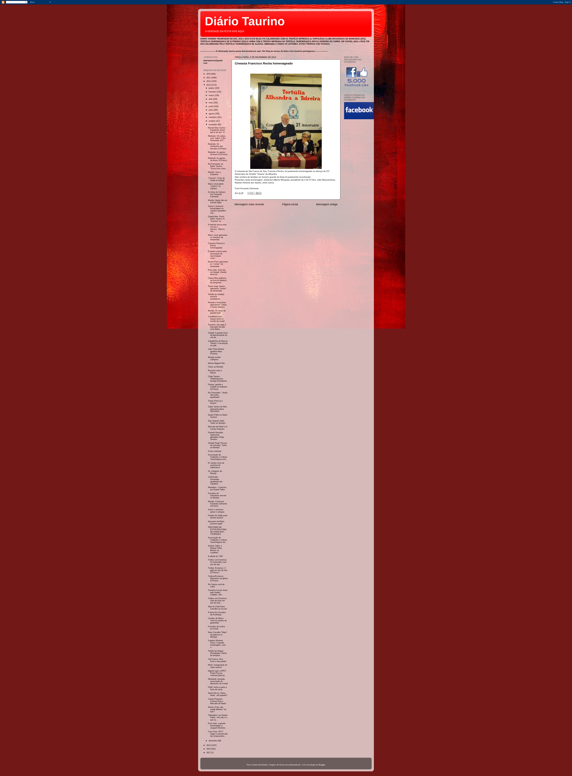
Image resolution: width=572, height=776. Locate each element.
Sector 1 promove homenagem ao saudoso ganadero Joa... (217, 209)
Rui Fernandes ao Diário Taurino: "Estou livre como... (217, 166)
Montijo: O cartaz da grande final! (217, 312)
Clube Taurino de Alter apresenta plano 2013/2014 (217, 409)
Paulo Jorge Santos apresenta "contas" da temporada (217, 288)
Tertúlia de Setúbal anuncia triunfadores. (216, 296)
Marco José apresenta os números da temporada (217, 237)
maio (211, 103)
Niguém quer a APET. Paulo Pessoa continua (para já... (217, 673)
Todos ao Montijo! (215, 367)
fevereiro (213, 92)
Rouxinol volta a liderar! (215, 372)
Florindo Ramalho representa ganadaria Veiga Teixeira (216, 436)
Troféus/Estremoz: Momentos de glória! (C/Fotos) (218, 578)
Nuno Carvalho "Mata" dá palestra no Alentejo (217, 634)
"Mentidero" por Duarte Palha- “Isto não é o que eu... (217, 717)
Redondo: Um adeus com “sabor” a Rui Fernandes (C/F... (217, 138)
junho (211, 106)
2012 (208, 81)
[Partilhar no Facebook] (257, 193)
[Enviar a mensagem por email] (248, 193)
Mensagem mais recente (249, 204)
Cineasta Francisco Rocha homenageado (264, 63)
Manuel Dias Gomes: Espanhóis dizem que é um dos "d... (217, 130)
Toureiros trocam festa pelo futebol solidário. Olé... (217, 592)
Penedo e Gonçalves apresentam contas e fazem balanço (217, 305)
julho (211, 110)
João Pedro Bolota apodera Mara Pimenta (216, 351)
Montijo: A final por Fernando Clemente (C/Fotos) (217, 504)
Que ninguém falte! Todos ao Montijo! (217, 422)
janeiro (212, 88)
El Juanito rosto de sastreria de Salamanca (216, 465)
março (212, 95)
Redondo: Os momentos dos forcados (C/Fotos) (217, 146)
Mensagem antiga (326, 204)
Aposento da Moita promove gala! (216, 522)
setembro (213, 117)
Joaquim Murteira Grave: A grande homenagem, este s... (217, 644)
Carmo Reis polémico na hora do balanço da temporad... (217, 280)
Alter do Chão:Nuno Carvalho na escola (217, 608)
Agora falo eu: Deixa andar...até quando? (217, 694)
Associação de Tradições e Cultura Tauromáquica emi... (218, 457)
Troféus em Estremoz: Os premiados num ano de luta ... (217, 562)
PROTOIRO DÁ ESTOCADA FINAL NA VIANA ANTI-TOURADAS (217, 530)
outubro (212, 121)
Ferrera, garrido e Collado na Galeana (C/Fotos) (217, 387)
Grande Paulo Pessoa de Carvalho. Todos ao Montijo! (217, 445)
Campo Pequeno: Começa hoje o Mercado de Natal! (217, 701)
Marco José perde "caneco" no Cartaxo (215, 186)
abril (211, 99)
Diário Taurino (245, 21)
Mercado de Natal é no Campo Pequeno (217, 428)
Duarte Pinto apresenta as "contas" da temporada (218, 264)
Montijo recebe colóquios (214, 358)
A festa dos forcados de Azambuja (217, 613)
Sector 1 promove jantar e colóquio (216, 511)
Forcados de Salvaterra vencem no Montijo (217, 495)
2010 (208, 74)
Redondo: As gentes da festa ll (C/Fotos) (217, 153)
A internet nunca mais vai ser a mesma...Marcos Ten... (217, 228)
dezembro (213, 741)
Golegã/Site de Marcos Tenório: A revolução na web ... (218, 343)
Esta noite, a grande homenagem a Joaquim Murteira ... (217, 725)
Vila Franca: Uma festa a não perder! (217, 660)
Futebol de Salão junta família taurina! (217, 517)
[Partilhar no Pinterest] (260, 193)
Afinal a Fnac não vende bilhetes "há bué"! (217, 709)
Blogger (322, 765)
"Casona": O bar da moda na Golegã (216, 179)
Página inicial (290, 204)
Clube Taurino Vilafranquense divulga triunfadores (217, 378)
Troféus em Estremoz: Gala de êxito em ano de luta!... (217, 600)
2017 (208, 753)
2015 (208, 749)
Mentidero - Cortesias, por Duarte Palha (217, 488)
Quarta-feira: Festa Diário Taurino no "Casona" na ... (216, 219)
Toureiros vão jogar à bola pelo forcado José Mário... (217, 327)
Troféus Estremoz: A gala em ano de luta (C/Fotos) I (217, 570)
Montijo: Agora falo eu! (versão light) (217, 201)
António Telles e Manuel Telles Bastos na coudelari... (215, 549)
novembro (213, 125)
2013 (208, 85)
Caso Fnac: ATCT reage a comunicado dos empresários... (218, 734)
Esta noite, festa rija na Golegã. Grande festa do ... (217, 272)
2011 (208, 78)
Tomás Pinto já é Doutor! (215, 402)
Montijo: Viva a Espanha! (214, 173)
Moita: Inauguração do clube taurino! (217, 666)
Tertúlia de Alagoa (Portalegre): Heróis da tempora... (217, 653)
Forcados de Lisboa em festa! (216, 628)
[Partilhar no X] (254, 193)
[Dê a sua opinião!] (251, 193)
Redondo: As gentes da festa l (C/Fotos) (217, 159)
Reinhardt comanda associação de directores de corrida (218, 681)
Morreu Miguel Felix (216, 363)
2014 (208, 745)
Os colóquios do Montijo (215, 472)
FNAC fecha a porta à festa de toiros (217, 688)
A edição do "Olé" (215, 556)
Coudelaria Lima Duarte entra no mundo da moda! (216, 319)
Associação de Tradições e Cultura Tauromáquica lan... (217, 540)
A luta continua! (214, 451)
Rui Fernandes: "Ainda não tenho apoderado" (217, 395)
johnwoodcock (295, 765)
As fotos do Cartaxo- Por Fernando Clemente (217, 194)
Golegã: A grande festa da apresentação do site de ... (218, 335)
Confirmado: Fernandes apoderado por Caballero (215, 480)
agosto (212, 114)
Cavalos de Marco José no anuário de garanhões (217, 620)
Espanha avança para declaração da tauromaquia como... (217, 254)
